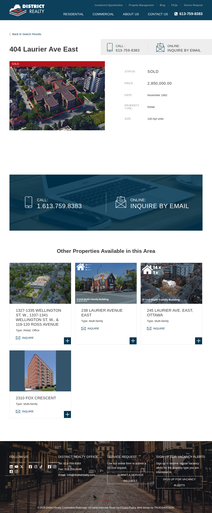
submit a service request (130, 477)
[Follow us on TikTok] (41, 466)
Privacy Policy (128, 507)
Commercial (103, 14)
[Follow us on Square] (11, 471)
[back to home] (26, 10)
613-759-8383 (191, 14)
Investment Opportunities (109, 5)
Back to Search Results (26, 34)
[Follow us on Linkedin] (11, 466)
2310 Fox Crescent (36, 398)
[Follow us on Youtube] (16, 466)
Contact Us (158, 14)
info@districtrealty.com (81, 475)
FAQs (174, 5)
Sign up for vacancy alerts (179, 482)
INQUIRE (28, 337)
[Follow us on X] (21, 466)
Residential (73, 14)
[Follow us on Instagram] (16, 471)
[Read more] (67, 340)
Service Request (193, 5)
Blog (162, 5)
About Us (131, 14)
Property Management (141, 5)
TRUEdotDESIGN (164, 507)
